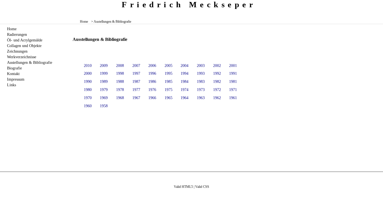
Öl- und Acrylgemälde (24, 40)
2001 (233, 65)
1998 (120, 73)
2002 (217, 65)
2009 (104, 65)
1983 (201, 81)
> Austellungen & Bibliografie (111, 21)
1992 (217, 73)
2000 (88, 73)
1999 (104, 73)
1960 (88, 106)
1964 (184, 97)
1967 (136, 97)
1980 (88, 89)
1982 (217, 81)
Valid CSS (202, 186)
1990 (88, 81)
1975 (168, 89)
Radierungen (17, 34)
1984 (184, 81)
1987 (136, 81)
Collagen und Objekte (24, 45)
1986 (152, 81)
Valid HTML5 (183, 186)
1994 (184, 73)
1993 (201, 73)
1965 (168, 97)
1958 (104, 106)
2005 (168, 65)
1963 (201, 97)
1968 (120, 97)
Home (84, 21)
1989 (104, 81)
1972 (217, 89)
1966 (152, 97)
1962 (217, 97)
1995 (168, 73)
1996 (152, 73)
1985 (168, 81)
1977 (136, 89)
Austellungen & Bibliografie (29, 62)
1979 (104, 89)
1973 (201, 89)
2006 (152, 65)
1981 (233, 81)
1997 (136, 73)
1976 (152, 89)
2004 (184, 65)
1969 (104, 97)
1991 (233, 73)
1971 (233, 89)
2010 (88, 65)
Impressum (15, 79)
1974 (184, 89)
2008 (120, 65)
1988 (120, 81)
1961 (233, 97)
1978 (120, 89)
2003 (201, 65)
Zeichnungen (17, 51)
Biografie (14, 68)
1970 (88, 97)
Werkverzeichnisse (21, 57)
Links (11, 85)
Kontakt (13, 73)
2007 (136, 65)
